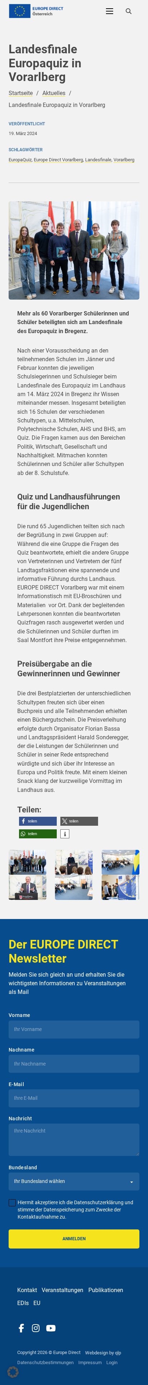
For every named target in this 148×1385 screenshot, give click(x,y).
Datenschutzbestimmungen (45, 1362)
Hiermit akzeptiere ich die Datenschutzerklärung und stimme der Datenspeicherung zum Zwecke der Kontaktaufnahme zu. (75, 1210)
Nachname (21, 1049)
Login (111, 1362)
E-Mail (16, 1084)
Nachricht (20, 1118)
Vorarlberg (124, 159)
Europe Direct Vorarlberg (58, 159)
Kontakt (27, 1290)
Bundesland (23, 1167)
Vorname (20, 1015)
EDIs (23, 1303)
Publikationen (105, 1290)
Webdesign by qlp (103, 1352)
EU (36, 1303)
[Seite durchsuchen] (128, 11)
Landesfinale (98, 159)
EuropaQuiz (20, 159)
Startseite (21, 93)
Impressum (90, 1362)
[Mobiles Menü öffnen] (109, 11)
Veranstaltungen (62, 1290)
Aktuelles (53, 93)
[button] (38, 821)
